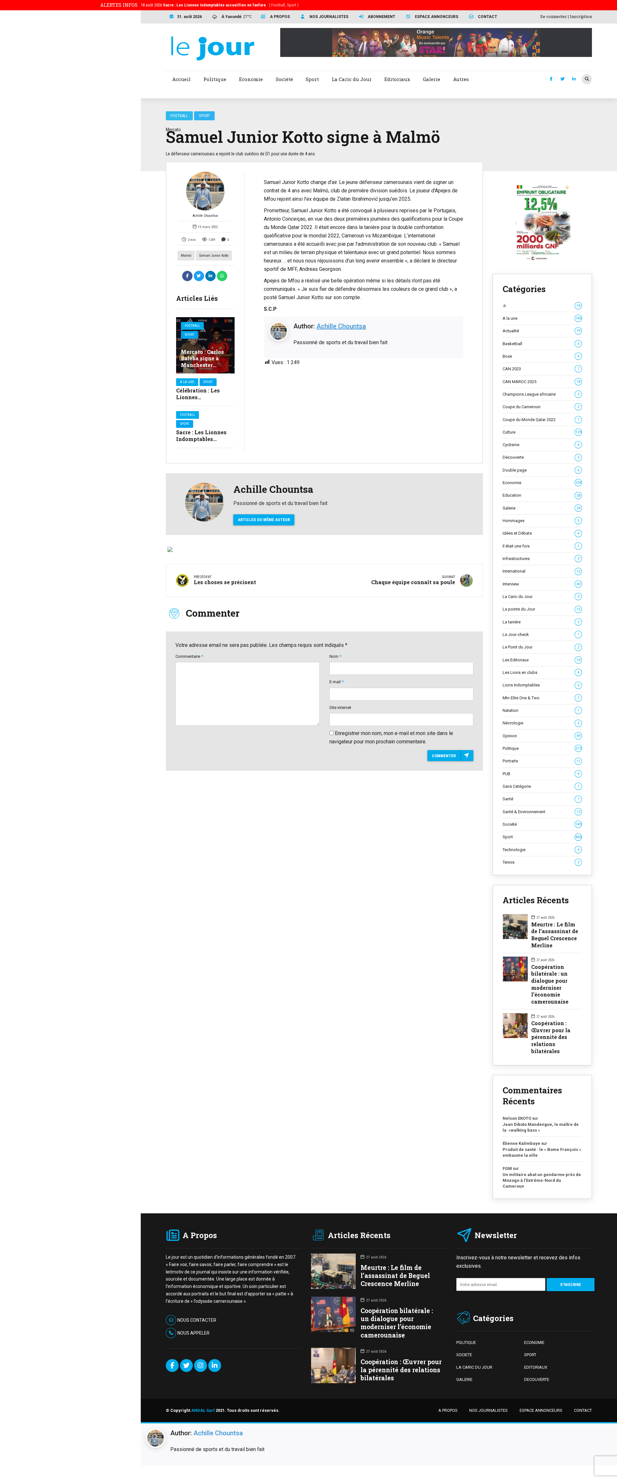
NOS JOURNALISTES (488, 1410)
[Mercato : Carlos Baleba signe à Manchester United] (205, 345)
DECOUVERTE (536, 1379)
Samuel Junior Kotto (213, 255)
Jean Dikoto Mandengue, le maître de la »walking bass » (541, 1127)
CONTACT (583, 1410)
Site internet (340, 707)
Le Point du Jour (541, 647)
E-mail (336, 681)
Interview (541, 584)
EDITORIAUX (535, 1367)
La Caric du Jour (541, 596)
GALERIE (464, 1379)
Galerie (541, 508)
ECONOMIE (534, 1342)
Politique (542, 748)
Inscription (581, 16)
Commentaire (189, 656)
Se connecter (553, 16)
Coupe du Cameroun (541, 406)
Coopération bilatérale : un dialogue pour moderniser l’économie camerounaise (549, 984)
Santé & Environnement (541, 811)
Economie (542, 482)
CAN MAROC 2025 (541, 381)
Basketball (541, 343)
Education (541, 495)
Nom (335, 656)
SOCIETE (464, 1354)
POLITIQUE (466, 1342)
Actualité (541, 330)
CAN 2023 (541, 368)
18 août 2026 (220, 5)
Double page (541, 470)
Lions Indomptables (541, 685)
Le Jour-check (541, 634)
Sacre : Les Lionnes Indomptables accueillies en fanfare (204, 439)
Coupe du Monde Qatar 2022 (541, 419)
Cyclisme (541, 444)
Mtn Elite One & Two (541, 697)
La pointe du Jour (541, 609)
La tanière (541, 622)
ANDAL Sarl (203, 1410)
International (541, 571)
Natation (541, 710)
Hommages (541, 520)
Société (542, 824)
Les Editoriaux (541, 659)
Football (179, 115)
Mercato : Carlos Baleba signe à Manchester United (202, 361)
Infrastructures (541, 558)
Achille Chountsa (205, 216)
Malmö (186, 255)
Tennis (541, 862)
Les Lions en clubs (541, 672)
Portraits (541, 760)
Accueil (181, 79)
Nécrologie (541, 723)
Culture (542, 432)
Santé (541, 798)
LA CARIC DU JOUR (474, 1367)
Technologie (541, 849)
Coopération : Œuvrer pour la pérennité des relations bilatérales (550, 1037)
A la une (187, 382)
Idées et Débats (541, 533)
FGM (507, 1168)
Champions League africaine (541, 394)
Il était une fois (541, 546)
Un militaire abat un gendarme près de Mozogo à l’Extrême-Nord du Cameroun (542, 1180)
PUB (541, 773)
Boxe (541, 356)
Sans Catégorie (541, 786)
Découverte (541, 457)
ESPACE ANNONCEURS (541, 1410)
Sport (204, 115)
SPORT (530, 1354)
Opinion (541, 735)
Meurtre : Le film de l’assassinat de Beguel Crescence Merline (554, 935)
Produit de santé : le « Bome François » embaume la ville (542, 1152)
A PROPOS (448, 1410)
